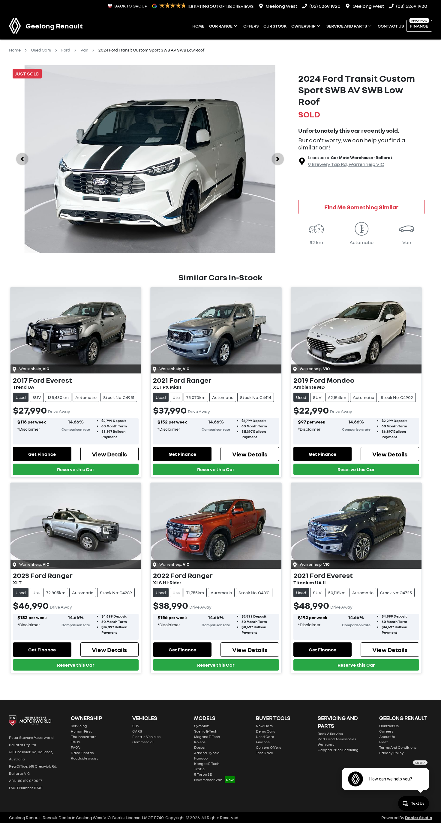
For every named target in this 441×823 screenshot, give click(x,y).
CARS (137, 731)
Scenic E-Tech (205, 731)
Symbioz (201, 726)
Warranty (326, 744)
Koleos (200, 742)
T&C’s (75, 742)
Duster (200, 747)
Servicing (79, 726)
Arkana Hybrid (207, 753)
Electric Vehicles (146, 736)
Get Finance (42, 454)
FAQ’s (75, 747)
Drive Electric (82, 753)
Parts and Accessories (337, 739)
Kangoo (201, 758)
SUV (136, 726)
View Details (109, 454)
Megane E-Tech (207, 736)
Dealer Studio (418, 817)
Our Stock (274, 25)
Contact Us (391, 25)
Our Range (220, 25)
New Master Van (208, 779)
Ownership (303, 25)
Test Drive (264, 753)
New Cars (264, 726)
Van (84, 49)
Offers (251, 25)
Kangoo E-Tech (206, 763)
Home (198, 25)
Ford (65, 49)
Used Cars (41, 49)
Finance (419, 25)
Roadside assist (84, 758)
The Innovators (83, 736)
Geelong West (281, 6)
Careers (386, 731)
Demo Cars (265, 731)
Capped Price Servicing (338, 750)
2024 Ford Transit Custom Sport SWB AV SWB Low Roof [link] (151, 49)
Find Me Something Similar (361, 207)
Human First (81, 731)
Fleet (383, 742)
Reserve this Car (75, 469)
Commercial (143, 742)
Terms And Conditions (397, 747)
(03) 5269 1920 (324, 6)
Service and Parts (346, 25)
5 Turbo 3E (203, 774)
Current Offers (268, 747)
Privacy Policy (391, 753)
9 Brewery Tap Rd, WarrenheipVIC (346, 164)
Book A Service (330, 733)
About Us (387, 736)
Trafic (199, 769)
